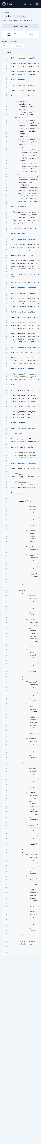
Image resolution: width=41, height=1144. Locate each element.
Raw (21, 46)
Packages (7, 12)
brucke (6, 16)
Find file (9, 46)
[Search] (31, 4)
